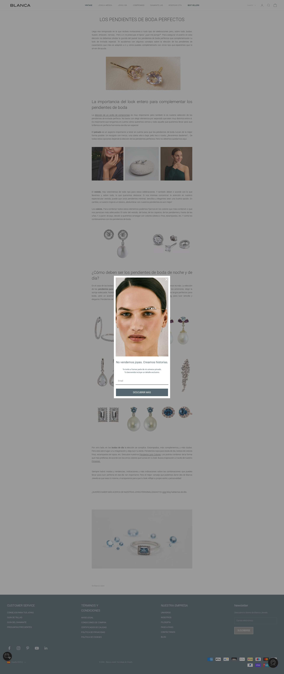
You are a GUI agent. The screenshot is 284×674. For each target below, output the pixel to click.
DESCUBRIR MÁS (142, 392)
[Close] (166, 279)
